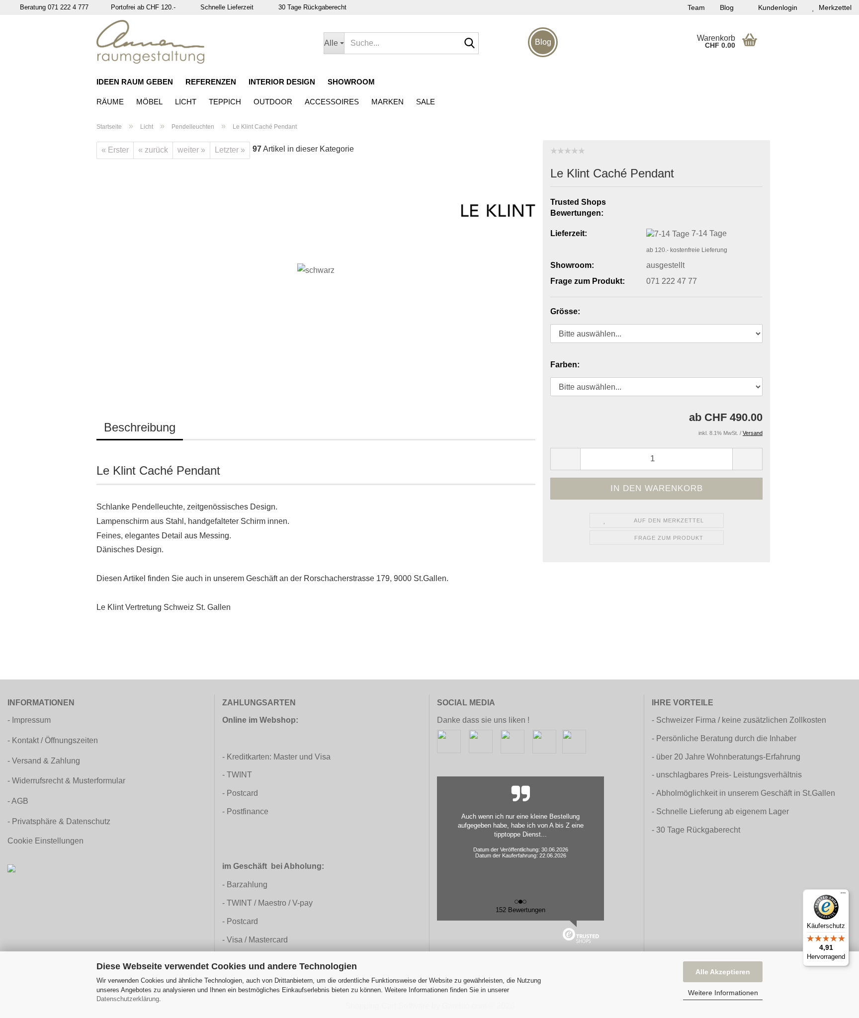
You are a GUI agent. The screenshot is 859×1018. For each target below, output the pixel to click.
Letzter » (230, 150)
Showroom (351, 82)
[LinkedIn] (574, 741)
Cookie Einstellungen (45, 841)
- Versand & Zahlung (43, 761)
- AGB (17, 801)
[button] (565, 459)
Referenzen (210, 82)
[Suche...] (469, 44)
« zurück (153, 150)
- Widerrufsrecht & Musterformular (66, 780)
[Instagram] (481, 741)
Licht (185, 101)
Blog (727, 7)
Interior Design (282, 82)
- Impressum (29, 720)
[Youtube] (544, 741)
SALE (425, 101)
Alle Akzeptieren (722, 972)
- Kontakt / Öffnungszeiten (52, 740)
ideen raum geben (134, 82)
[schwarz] (316, 270)
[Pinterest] (512, 741)
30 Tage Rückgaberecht (698, 830)
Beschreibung (139, 427)
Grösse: (565, 311)
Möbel (149, 101)
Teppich (225, 101)
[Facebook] (449, 741)
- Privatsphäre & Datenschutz (58, 821)
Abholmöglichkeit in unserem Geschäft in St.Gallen (745, 793)
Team (696, 7)
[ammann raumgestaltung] (202, 42)
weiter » (191, 150)
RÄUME (110, 101)
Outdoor (273, 101)
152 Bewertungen (520, 910)
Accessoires (332, 101)
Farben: (565, 364)
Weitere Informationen (723, 993)
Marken (387, 101)
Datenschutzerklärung (127, 999)
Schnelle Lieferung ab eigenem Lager (722, 811)
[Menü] (843, 895)
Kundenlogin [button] (775, 7)
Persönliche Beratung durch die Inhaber (726, 738)
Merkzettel (833, 7)
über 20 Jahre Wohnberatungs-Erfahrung (728, 757)
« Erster (115, 150)
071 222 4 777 (68, 7)
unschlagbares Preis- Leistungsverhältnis (729, 774)
